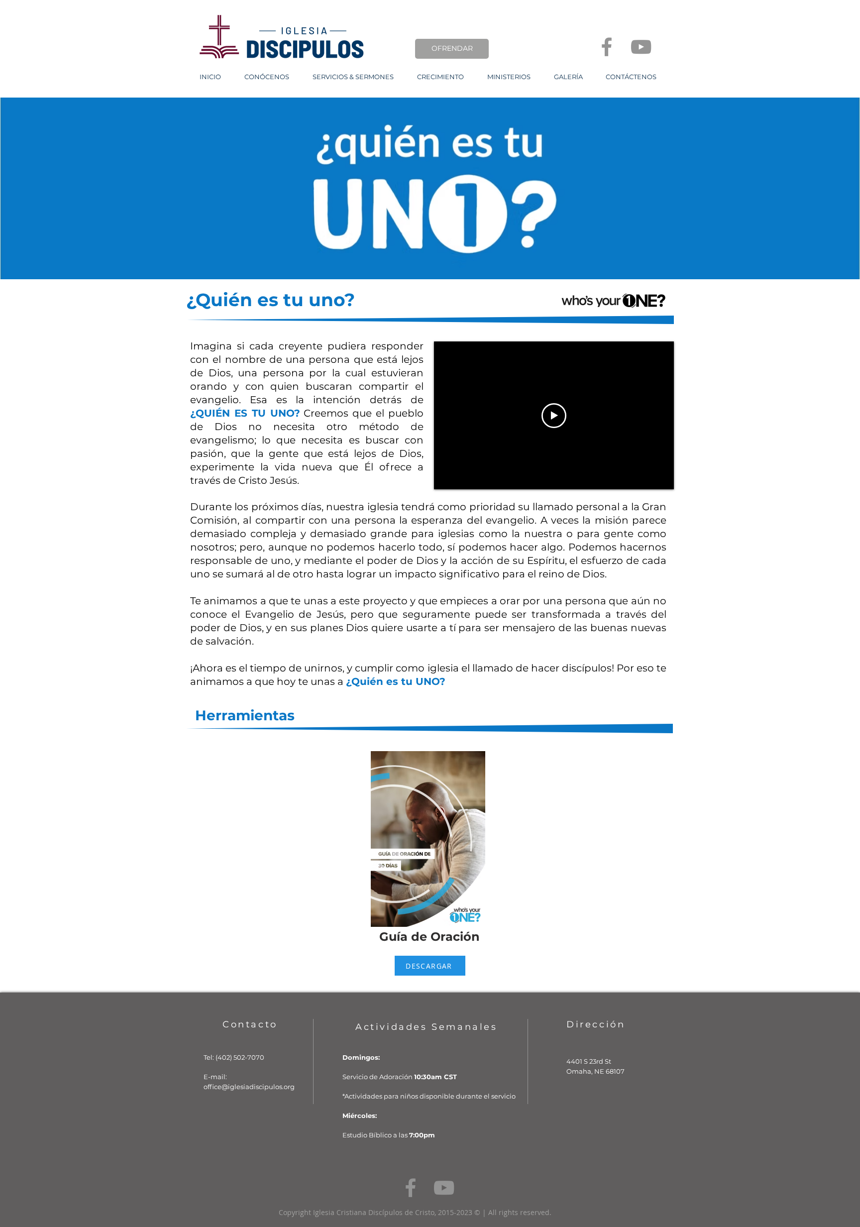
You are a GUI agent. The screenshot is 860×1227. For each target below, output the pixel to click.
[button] (266, 77)
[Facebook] (606, 46)
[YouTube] (641, 46)
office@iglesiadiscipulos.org (249, 1087)
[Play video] (553, 415)
